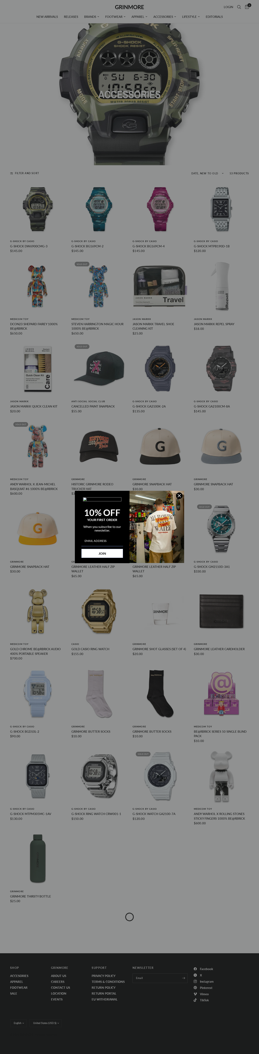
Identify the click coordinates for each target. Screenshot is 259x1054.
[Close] (179, 496)
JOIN (102, 553)
